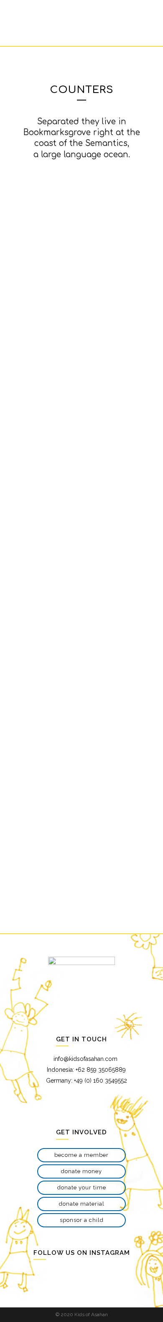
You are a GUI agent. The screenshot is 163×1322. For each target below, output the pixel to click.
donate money (81, 1171)
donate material (81, 1204)
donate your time (81, 1187)
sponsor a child (82, 1220)
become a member (81, 1155)
